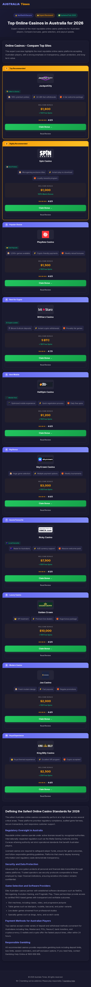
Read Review (45, 134)
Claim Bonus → (45, 127)
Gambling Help (69, 981)
